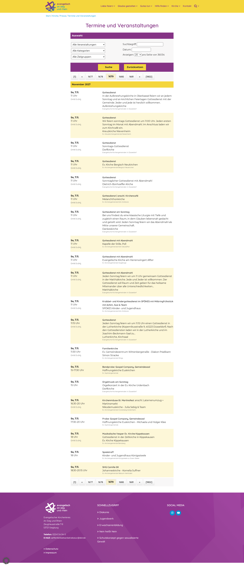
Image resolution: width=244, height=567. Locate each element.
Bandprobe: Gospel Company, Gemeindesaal (126, 366)
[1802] (149, 76)
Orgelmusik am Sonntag (115, 381)
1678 (100, 76)
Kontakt (187, 6)
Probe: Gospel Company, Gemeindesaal (123, 418)
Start (48, 16)
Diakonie (104, 512)
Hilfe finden (161, 6)
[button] (6, 561)
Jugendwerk (106, 518)
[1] (74, 76)
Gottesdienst (109, 92)
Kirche (175, 6)
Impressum (51, 552)
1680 (121, 76)
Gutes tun (145, 6)
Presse (63, 16)
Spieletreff (108, 452)
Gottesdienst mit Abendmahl (117, 240)
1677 (90, 76)
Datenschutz (51, 548)
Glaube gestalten (126, 6)
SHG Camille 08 (110, 467)
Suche (108, 67)
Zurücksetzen (135, 67)
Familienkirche (110, 348)
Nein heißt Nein (108, 531)
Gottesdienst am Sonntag (115, 211)
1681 (131, 76)
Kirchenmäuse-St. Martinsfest (118, 400)
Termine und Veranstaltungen (82, 16)
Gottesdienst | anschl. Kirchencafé (120, 195)
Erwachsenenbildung (111, 525)
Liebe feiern (107, 6)
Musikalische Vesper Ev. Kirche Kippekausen (125, 433)
